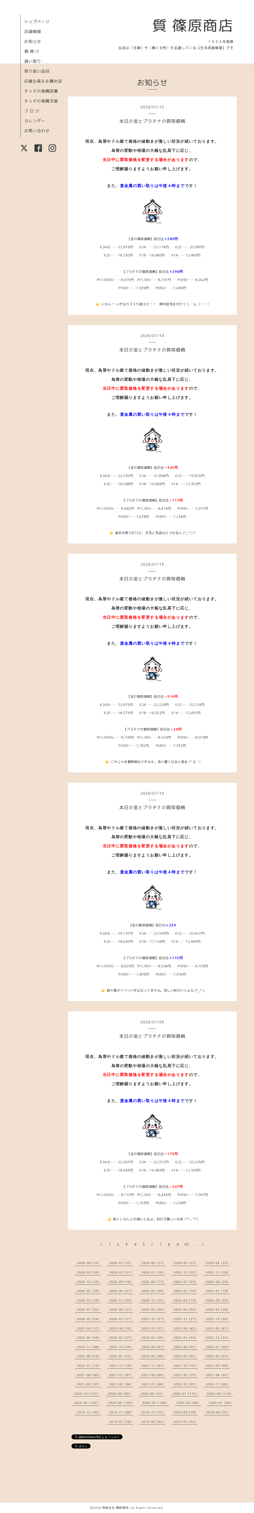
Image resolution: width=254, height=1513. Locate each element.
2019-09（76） (186, 1412)
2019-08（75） (218, 1412)
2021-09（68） (218, 1365)
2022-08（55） (186, 1347)
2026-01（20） (153, 1272)
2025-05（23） (89, 1291)
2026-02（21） (121, 1272)
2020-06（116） (220, 1393)
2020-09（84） (120, 1393)
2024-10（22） (153, 1300)
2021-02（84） (121, 1384)
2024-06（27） (121, 1309)
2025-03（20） (153, 1291)
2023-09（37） (89, 1328)
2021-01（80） (153, 1384)
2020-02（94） (189, 1403)
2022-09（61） (153, 1347)
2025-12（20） (186, 1272)
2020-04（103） (121, 1403)
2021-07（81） (121, 1375)
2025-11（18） (218, 1272)
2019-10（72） (153, 1412)
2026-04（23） (218, 1263)
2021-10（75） (186, 1365)
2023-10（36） (218, 1319)
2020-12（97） (186, 1384)
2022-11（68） (89, 1347)
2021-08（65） (89, 1375)
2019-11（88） (121, 1412)
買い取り (32, 61)
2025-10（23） (89, 1282)
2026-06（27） (153, 1263)
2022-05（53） (121, 1356)
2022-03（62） (186, 1356)
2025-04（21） (121, 1291)
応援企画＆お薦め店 (43, 81)
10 (186, 1244)
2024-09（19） (186, 1300)
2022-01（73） (89, 1365)
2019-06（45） (153, 1421)
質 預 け (31, 51)
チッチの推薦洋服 (41, 101)
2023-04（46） (89, 1337)
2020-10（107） (87, 1393)
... (194, 1244)
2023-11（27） (186, 1319)
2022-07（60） (218, 1347)
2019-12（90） (89, 1412)
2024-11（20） (121, 1300)
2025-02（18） (186, 1291)
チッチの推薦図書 (41, 91)
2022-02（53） (218, 1356)
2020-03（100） (155, 1403)
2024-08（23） (218, 1300)
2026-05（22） (186, 1263)
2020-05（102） (87, 1403)
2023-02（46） (153, 1337)
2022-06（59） (89, 1356)
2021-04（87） (218, 1375)
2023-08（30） (121, 1328)
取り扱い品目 (37, 71)
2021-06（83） (153, 1375)
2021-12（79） (121, 1365)
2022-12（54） (218, 1337)
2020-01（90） (221, 1403)
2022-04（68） (153, 1356)
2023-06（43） (186, 1328)
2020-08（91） (152, 1393)
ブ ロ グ (31, 111)
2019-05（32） (186, 1421)
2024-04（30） (186, 1309)
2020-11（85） (218, 1384)
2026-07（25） (121, 1263)
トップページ (37, 21)
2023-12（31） (153, 1319)
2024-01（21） (121, 1319)
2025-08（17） (153, 1282)
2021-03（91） (89, 1384)
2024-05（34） (153, 1309)
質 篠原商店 (193, 25)
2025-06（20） (218, 1282)
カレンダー (34, 121)
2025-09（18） (121, 1282)
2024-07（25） (89, 1309)
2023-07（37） (153, 1328)
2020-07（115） (186, 1393)
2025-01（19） (218, 1291)
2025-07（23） (186, 1282)
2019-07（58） (121, 1421)
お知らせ (32, 41)
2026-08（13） (89, 1263)
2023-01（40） (186, 1337)
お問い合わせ (37, 130)
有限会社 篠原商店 (115, 1508)
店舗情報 (32, 31)
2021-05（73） (186, 1375)
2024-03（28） (218, 1309)
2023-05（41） (218, 1328)
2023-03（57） (121, 1337)
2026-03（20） (89, 1272)
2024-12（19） (89, 1300)
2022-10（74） (121, 1347)
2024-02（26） (89, 1319)
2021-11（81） (153, 1365)
